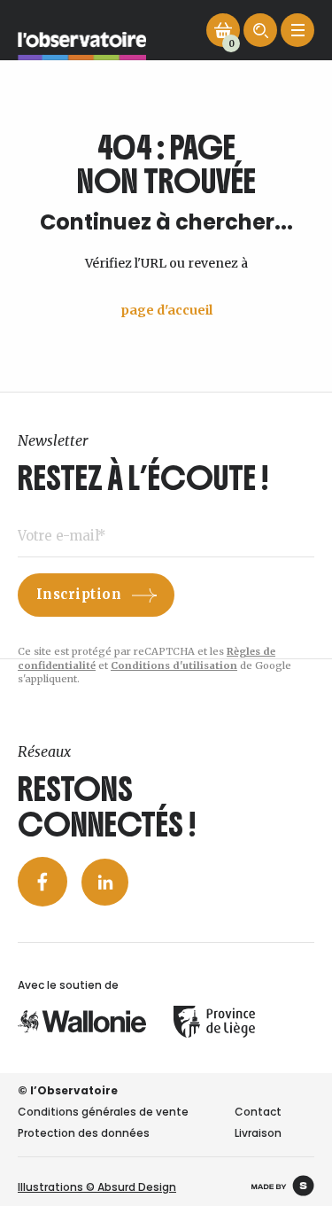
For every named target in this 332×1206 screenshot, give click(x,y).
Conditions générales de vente (103, 1111)
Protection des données (84, 1132)
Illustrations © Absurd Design (97, 1186)
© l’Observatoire (68, 1090)
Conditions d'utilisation (174, 665)
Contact (258, 1111)
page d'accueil (166, 310)
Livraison (258, 1132)
